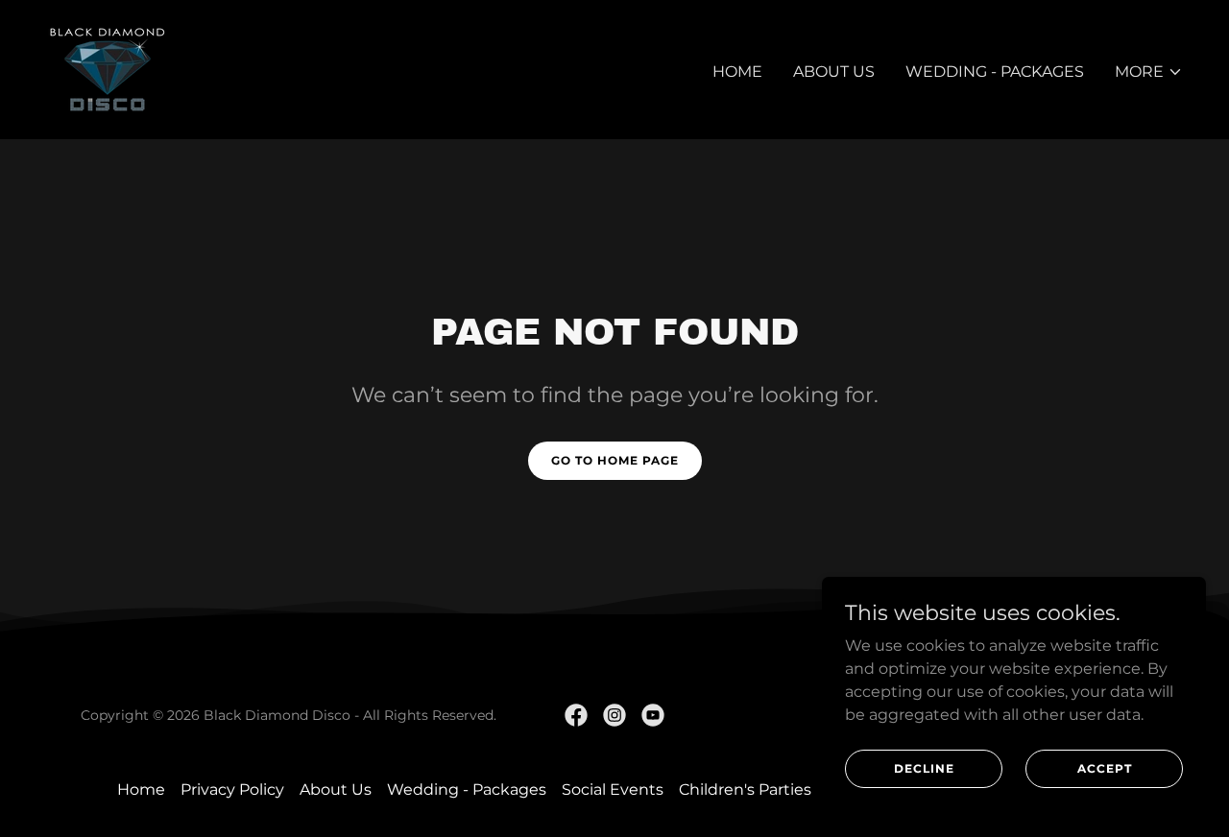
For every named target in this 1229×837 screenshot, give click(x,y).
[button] (1149, 72)
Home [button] (141, 789)
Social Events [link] (612, 789)
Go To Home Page (615, 460)
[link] (107, 69)
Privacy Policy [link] (232, 789)
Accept (1104, 768)
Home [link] (737, 71)
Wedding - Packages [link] (994, 71)
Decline (924, 768)
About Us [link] (834, 71)
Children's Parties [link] (745, 789)
